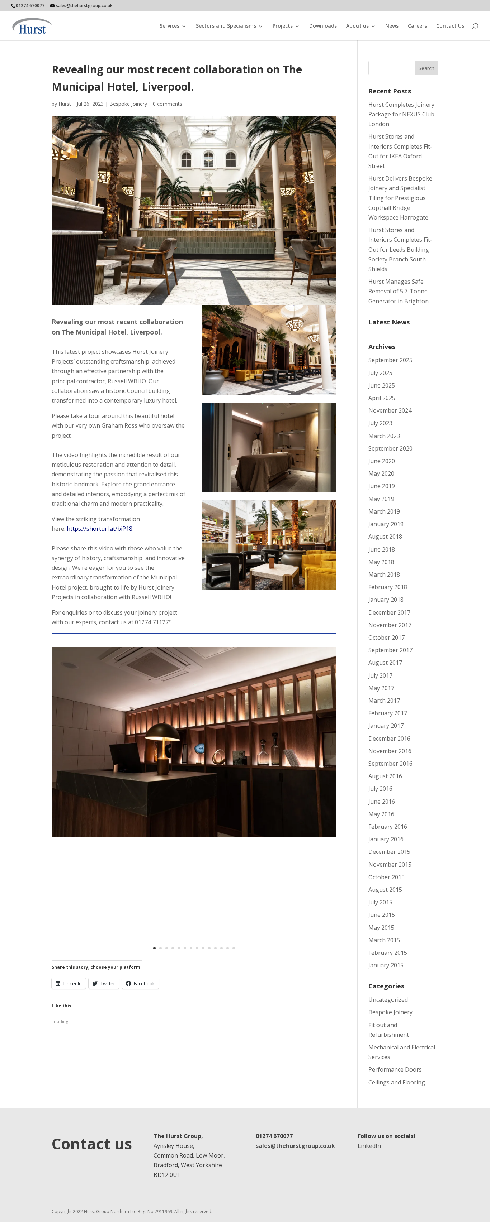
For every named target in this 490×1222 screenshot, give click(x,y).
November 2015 (389, 865)
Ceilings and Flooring (396, 1082)
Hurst (64, 103)
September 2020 (390, 448)
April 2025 (381, 398)
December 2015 (389, 852)
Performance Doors (395, 1069)
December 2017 (389, 612)
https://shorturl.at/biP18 (99, 529)
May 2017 (381, 688)
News (392, 25)
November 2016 (389, 751)
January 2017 (386, 726)
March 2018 (384, 574)
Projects (283, 25)
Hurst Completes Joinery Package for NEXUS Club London (401, 114)
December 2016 (389, 738)
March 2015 (384, 940)
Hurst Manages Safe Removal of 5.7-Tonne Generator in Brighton (398, 291)
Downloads (323, 25)
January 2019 (386, 524)
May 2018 (381, 562)
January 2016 (386, 839)
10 (209, 948)
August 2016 (385, 776)
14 (233, 948)
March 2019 (384, 511)
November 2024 (389, 410)
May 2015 (381, 928)
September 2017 (390, 650)
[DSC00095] (194, 837)
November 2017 (389, 625)
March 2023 (384, 436)
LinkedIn (369, 1146)
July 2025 (380, 373)
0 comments (167, 103)
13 (227, 948)
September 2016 (390, 764)
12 (221, 948)
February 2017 (387, 713)
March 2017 (384, 700)
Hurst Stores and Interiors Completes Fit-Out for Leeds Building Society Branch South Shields (400, 249)
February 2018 (387, 587)
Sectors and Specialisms (226, 25)
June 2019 (381, 486)
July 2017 (380, 675)
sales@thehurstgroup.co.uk (295, 1146)
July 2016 (380, 789)
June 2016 (381, 801)
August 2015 (385, 890)
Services (169, 25)
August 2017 (385, 663)
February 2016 (387, 827)
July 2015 (380, 902)
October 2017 (386, 637)
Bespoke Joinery (128, 103)
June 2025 (381, 385)
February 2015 (387, 953)
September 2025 (390, 360)
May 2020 (381, 473)
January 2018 (386, 599)
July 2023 (380, 423)
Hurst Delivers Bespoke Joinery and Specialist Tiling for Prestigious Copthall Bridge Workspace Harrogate (400, 197)
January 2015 (386, 965)
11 (215, 948)
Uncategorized (388, 1000)
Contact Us (450, 25)
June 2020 (381, 461)
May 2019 (381, 499)
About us (357, 25)
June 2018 (381, 549)
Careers (417, 25)
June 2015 (381, 915)
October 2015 (386, 877)
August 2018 (385, 536)
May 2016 (381, 814)
